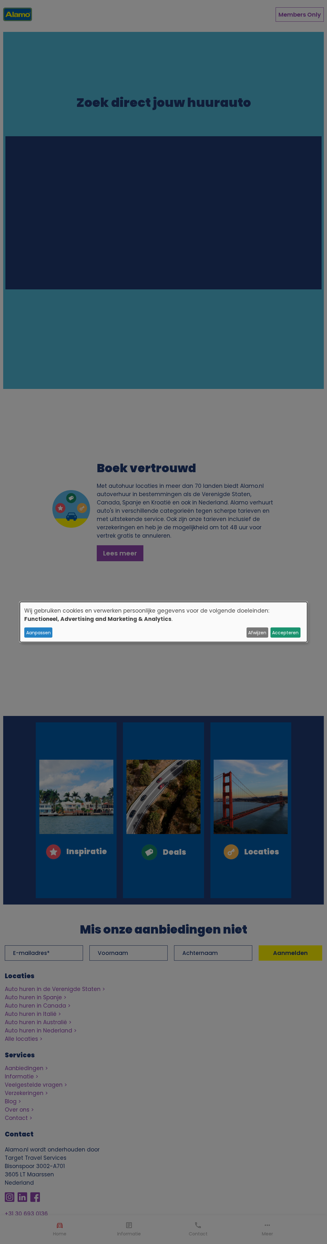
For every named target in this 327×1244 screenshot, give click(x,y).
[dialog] (163, 622)
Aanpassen (38, 632)
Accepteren (285, 632)
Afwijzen (257, 632)
